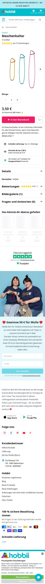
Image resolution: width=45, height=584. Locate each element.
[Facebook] (11, 433)
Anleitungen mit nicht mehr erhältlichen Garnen (22, 492)
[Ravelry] (30, 433)
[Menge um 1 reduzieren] (5, 100)
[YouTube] (24, 433)
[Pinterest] (17, 433)
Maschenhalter (11, 27)
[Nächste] (40, 69)
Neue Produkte (8, 485)
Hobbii (5, 32)
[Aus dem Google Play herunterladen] (30, 417)
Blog (4, 481)
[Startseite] (3, 27)
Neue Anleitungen (10, 489)
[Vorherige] (4, 69)
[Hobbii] (8, 11)
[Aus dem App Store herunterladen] (11, 417)
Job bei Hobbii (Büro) (11, 455)
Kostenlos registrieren (11, 477)
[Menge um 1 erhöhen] (17, 100)
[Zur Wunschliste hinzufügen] (39, 119)
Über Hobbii (7, 500)
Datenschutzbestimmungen (31, 376)
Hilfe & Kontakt (8, 447)
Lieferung (6, 451)
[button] (41, 11)
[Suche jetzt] (40, 19)
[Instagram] (4, 433)
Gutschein (6, 496)
